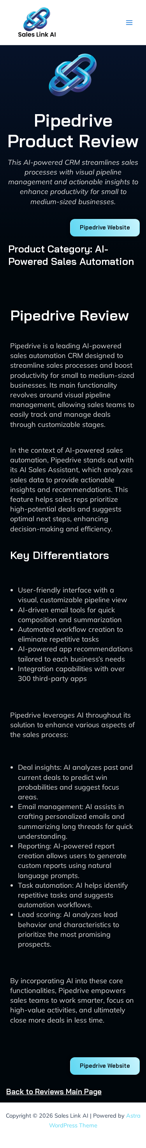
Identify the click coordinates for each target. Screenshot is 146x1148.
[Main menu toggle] (129, 22)
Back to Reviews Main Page (54, 1091)
